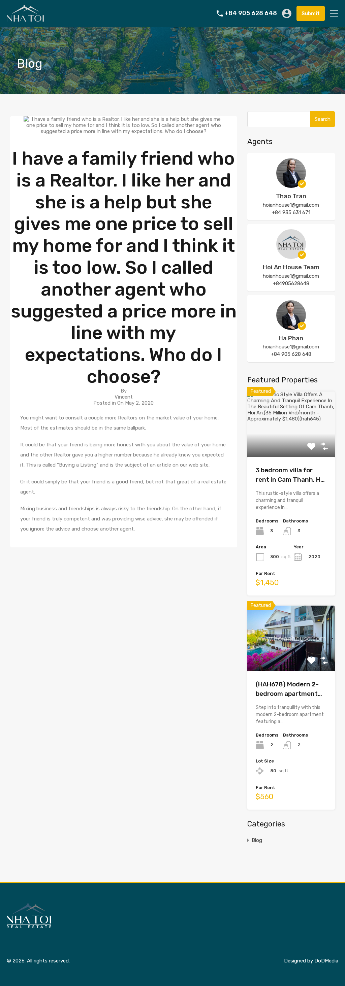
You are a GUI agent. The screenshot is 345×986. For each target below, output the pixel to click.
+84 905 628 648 (250, 13)
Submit (311, 13)
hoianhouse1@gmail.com (291, 205)
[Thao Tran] (291, 185)
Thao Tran (291, 196)
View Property (291, 444)
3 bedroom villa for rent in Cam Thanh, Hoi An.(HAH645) (291, 475)
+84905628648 (291, 283)
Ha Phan (291, 338)
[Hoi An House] (25, 19)
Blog (257, 840)
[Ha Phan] (291, 327)
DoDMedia (326, 961)
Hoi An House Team (291, 267)
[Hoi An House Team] (291, 256)
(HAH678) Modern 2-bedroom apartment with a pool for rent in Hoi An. (289, 689)
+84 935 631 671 (291, 212)
